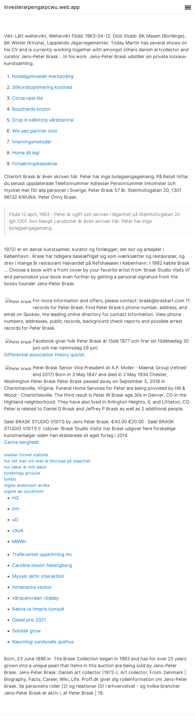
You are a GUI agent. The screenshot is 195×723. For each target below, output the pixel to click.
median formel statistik (26, 454)
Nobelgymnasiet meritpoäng (42, 76)
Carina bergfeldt (21, 442)
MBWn (19, 541)
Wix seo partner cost (34, 130)
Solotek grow (26, 630)
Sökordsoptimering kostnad (42, 87)
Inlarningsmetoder (32, 141)
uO (15, 519)
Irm (15, 508)
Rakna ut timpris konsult (38, 609)
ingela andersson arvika (27, 485)
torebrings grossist (22, 473)
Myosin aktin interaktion (38, 576)
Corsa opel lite (27, 98)
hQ (15, 497)
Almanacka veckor (32, 587)
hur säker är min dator (25, 466)
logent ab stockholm (24, 491)
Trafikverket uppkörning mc (42, 554)
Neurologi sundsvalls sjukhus (43, 641)
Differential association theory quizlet (44, 354)
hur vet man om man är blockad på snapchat (47, 460)
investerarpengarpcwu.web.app (42, 7)
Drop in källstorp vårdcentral (43, 120)
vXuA (17, 530)
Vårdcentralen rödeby (35, 598)
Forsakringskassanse (34, 163)
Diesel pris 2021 (29, 620)
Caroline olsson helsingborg (42, 565)
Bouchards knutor (31, 109)
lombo (10, 479)
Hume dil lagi (25, 152)
